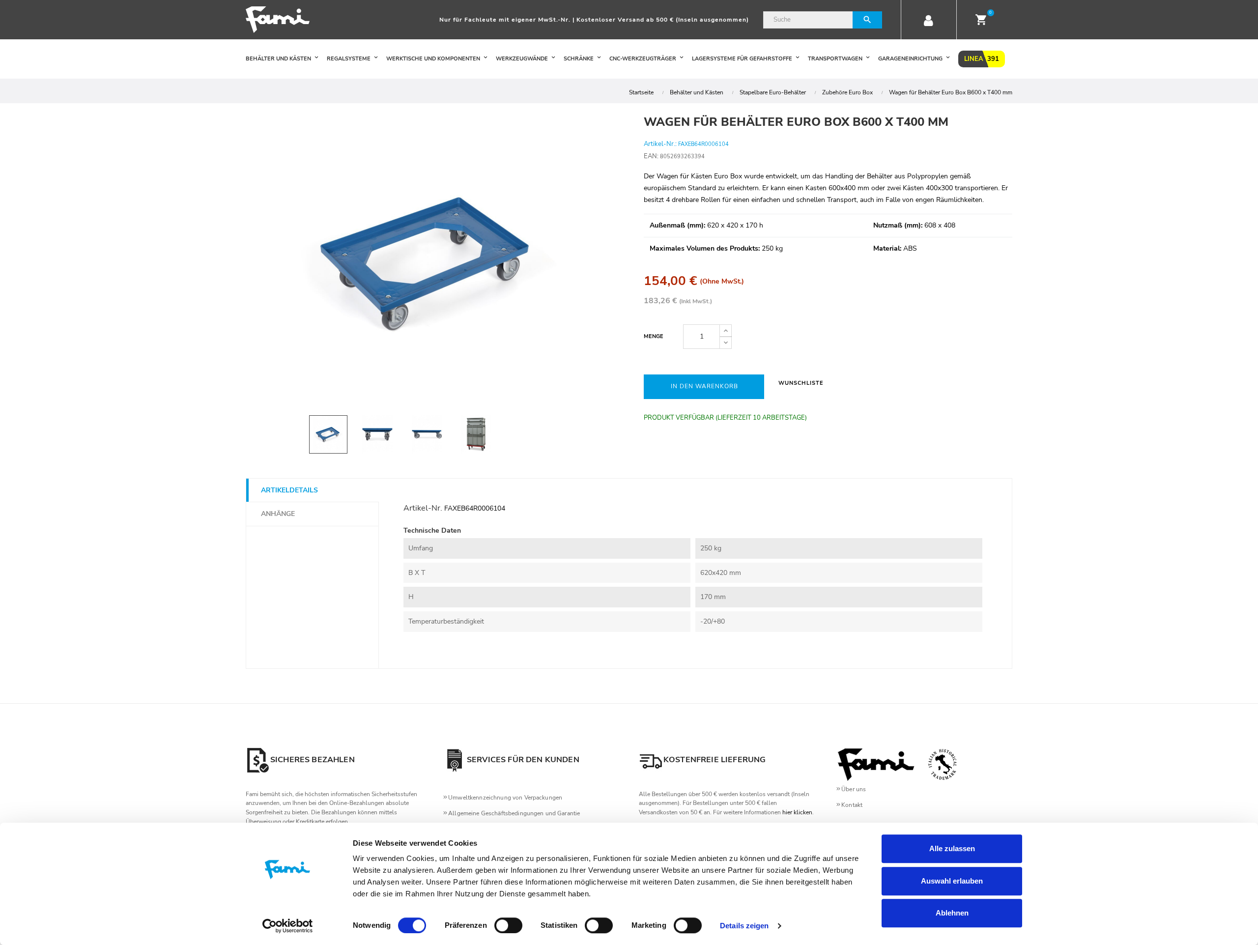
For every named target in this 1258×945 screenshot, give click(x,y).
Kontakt (851, 805)
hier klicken (797, 812)
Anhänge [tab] (278, 513)
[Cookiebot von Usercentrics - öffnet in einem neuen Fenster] (288, 925)
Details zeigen (744, 925)
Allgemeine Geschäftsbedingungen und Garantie (514, 813)
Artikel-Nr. (422, 508)
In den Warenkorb (704, 386)
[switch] (508, 925)
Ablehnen (952, 913)
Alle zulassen (952, 848)
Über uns (853, 789)
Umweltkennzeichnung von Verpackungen (505, 798)
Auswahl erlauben (952, 881)
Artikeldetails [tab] (289, 490)
